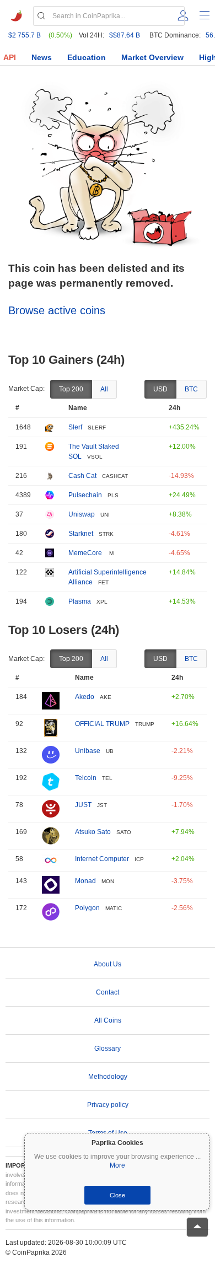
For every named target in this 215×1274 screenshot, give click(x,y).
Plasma (79, 601)
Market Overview (152, 57)
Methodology (107, 1077)
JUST (83, 805)
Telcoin (85, 778)
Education (86, 57)
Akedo (84, 697)
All (104, 389)
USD (160, 389)
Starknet (80, 533)
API (9, 57)
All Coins (107, 1020)
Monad (85, 881)
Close (117, 1195)
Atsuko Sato (93, 832)
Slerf (75, 427)
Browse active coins (56, 310)
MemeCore (86, 553)
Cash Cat (82, 476)
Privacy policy (107, 1105)
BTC (191, 389)
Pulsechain (85, 495)
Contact (107, 992)
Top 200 (71, 389)
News (41, 57)
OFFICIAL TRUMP (102, 724)
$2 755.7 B (24, 35)
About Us (107, 964)
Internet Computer (102, 859)
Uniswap (81, 514)
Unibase (87, 751)
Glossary (107, 1048)
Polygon (87, 908)
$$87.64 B (124, 35)
